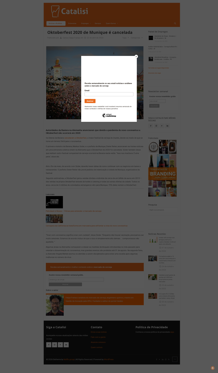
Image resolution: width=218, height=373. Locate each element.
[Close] (136, 56)
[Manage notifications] (212, 368)
